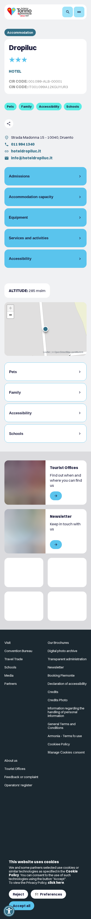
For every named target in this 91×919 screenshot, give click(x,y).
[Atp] (23, 572)
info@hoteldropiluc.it (32, 158)
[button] (45, 329)
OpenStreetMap (62, 352)
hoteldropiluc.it (26, 151)
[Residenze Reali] (23, 606)
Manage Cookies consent (66, 752)
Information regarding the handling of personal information (66, 712)
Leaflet (46, 352)
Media (8, 675)
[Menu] (79, 12)
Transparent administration (67, 659)
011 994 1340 (22, 144)
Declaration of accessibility (67, 683)
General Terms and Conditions (62, 726)
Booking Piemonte (61, 675)
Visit (7, 643)
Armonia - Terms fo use (65, 736)
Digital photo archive (62, 651)
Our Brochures (58, 643)
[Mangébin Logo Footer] (67, 572)
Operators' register (18, 785)
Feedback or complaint (21, 777)
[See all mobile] (56, 495)
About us (10, 760)
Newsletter (56, 667)
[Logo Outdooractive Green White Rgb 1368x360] (67, 606)
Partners (10, 683)
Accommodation (20, 32)
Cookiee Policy (59, 744)
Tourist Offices (14, 769)
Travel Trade (13, 659)
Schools (10, 667)
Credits (53, 692)
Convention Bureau (18, 651)
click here (56, 882)
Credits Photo (58, 700)
